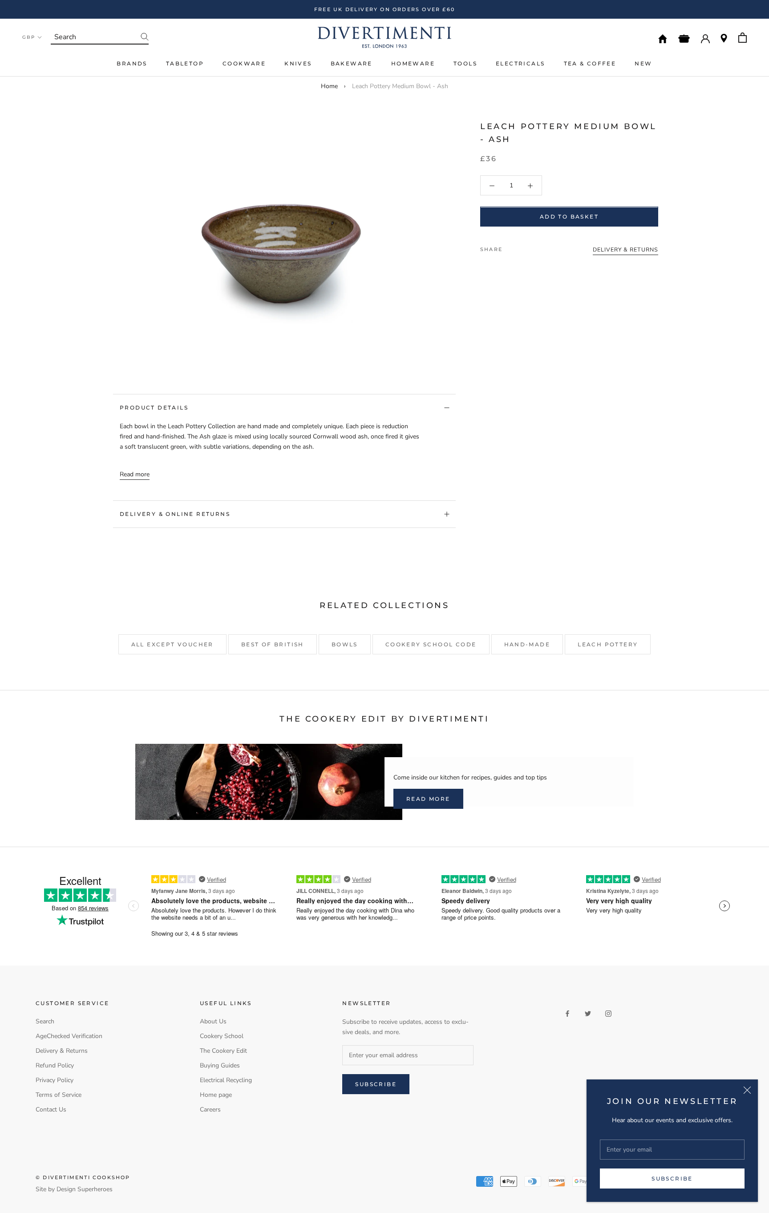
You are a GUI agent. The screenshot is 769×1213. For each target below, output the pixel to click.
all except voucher (172, 644)
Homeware (413, 63)
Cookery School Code (431, 644)
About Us (213, 1021)
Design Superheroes (85, 1189)
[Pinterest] (534, 247)
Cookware (244, 63)
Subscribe (672, 1178)
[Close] (747, 1090)
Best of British (272, 644)
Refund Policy (55, 1065)
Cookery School (221, 1036)
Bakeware (351, 63)
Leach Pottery (608, 644)
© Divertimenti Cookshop (83, 1177)
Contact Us (51, 1109)
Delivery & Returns (62, 1051)
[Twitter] (522, 247)
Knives (298, 63)
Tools (465, 63)
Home (329, 86)
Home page (216, 1095)
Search (45, 1021)
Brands (132, 63)
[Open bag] (742, 37)
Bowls (345, 644)
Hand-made (527, 644)
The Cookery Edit (223, 1051)
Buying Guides (220, 1065)
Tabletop (185, 63)
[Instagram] (608, 1013)
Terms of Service (58, 1095)
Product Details (154, 407)
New (643, 63)
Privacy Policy (54, 1080)
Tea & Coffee (590, 63)
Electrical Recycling (226, 1080)
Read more (135, 474)
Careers (210, 1109)
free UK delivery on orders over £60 (384, 9)
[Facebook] (511, 247)
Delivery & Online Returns (175, 514)
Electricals (520, 63)
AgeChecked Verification (69, 1036)
